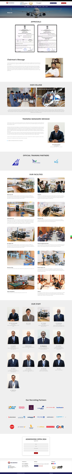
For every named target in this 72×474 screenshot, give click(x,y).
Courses (31, 6)
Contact (46, 6)
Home (25, 6)
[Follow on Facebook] (52, 463)
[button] (6, 97)
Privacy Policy (51, 473)
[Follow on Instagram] (53, 463)
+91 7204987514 (39, 3)
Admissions (35, 6)
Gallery (43, 6)
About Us (28, 6)
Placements (39, 6)
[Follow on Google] (55, 463)
